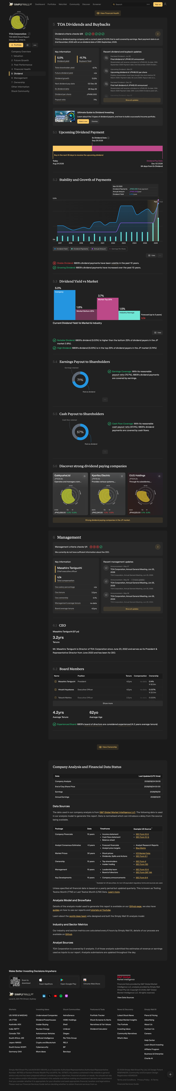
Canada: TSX (14, 1033)
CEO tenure (60, 592)
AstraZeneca (68, 1015)
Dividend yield (63, 61)
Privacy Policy (143, 1080)
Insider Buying (42, 1024)
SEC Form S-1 (141, 856)
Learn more (114, 892)
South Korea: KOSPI (17, 1047)
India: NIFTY (14, 1029)
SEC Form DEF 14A (144, 872)
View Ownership (110, 747)
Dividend (17, 73)
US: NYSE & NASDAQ (18, 1015)
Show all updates (132, 100)
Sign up (158, 4)
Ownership (18, 82)
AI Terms (154, 1080)
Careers (147, 1033)
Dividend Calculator (98, 1029)
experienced (124, 724)
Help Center (149, 1040)
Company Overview (21, 51)
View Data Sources (125, 997)
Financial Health (21, 69)
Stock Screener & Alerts (100, 1020)
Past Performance (21, 64)
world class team (77, 916)
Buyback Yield (85, 61)
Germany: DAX (15, 1051)
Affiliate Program (151, 1049)
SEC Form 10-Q (142, 837)
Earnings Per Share (119, 249)
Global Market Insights (127, 1020)
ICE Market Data (143, 853)
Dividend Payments (81, 249)
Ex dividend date (62, 89)
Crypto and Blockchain (46, 1042)
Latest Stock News (125, 1015)
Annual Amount (100, 249)
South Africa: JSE (16, 1038)
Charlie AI (148, 1058)
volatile (115, 263)
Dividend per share (63, 94)
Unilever (66, 1029)
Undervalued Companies (46, 1015)
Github (68, 934)
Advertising (149, 1020)
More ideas (41, 1051)
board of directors (93, 724)
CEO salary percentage (65, 587)
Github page (135, 906)
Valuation (17, 56)
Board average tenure (64, 608)
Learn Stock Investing (153, 1045)
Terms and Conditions (126, 1080)
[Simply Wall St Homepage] (20, 4)
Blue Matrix (141, 848)
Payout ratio (60, 99)
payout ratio (118, 374)
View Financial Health (109, 13)
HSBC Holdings (69, 1020)
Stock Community (20, 91)
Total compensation (65, 580)
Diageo (66, 1033)
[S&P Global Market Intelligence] (125, 978)
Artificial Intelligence (45, 1038)
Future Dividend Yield (64, 73)
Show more (108, 703)
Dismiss (95, 121)
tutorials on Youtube (100, 910)
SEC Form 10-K (142, 834)
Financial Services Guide (128, 1084)
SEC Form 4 (141, 861)
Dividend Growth (62, 78)
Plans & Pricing (150, 1015)
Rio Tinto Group (70, 1038)
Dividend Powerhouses (46, 1020)
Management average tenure (68, 603)
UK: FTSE (13, 1020)
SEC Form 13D (142, 864)
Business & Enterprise (153, 1054)
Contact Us (149, 1029)
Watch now (83, 121)
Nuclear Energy (42, 1029)
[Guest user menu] (165, 4)
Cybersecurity (42, 1047)
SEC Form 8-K (142, 877)
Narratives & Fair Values (100, 1024)
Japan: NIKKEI (15, 1042)
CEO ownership (61, 598)
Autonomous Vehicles (45, 1033)
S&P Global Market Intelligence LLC (117, 812)
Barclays (67, 1051)
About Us (148, 1024)
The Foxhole (122, 1024)
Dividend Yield (62, 249)
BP (64, 1047)
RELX (65, 1042)
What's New (122, 1038)
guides (56, 910)
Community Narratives (127, 1033)
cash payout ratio (121, 427)
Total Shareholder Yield (64, 67)
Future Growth (20, 60)
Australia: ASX (15, 1024)
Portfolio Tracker (97, 1015)
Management (19, 78)
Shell (65, 1024)
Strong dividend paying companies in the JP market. (107, 520)
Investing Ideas (123, 1029)
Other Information (20, 86)
